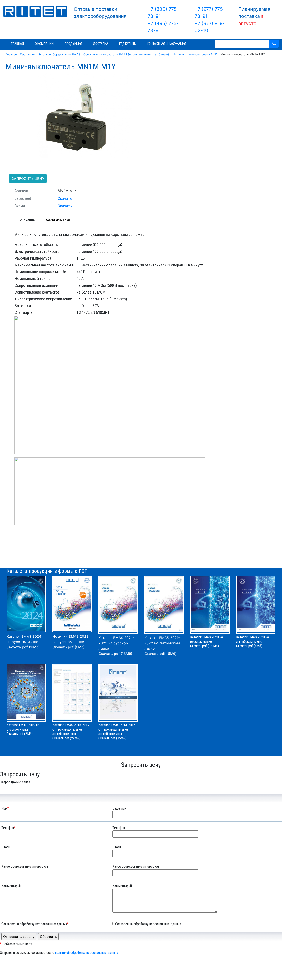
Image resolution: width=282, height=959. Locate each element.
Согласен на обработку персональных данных (148, 924)
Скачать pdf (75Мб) (112, 738)
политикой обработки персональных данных (86, 953)
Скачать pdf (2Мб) (20, 734)
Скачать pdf (60, 738)
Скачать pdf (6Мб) (160, 653)
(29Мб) (75, 738)
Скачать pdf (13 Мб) (204, 646)
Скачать (65, 198)
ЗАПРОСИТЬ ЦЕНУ (28, 178)
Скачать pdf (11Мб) (23, 647)
